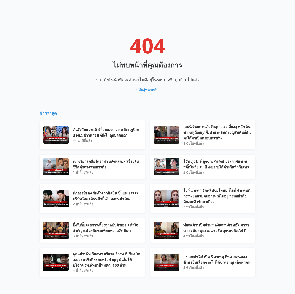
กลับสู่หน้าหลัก (147, 89)
